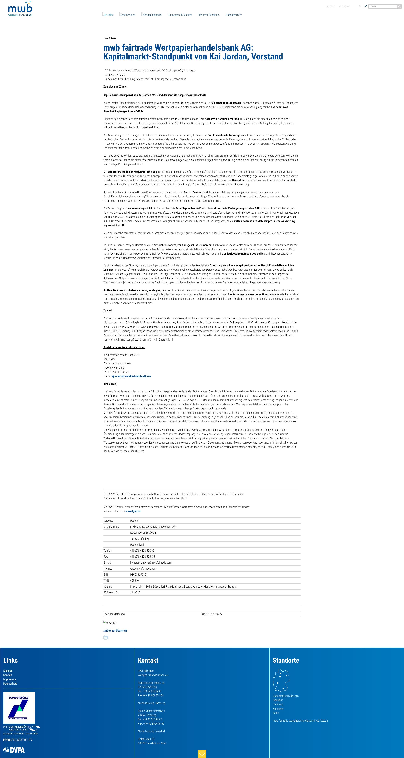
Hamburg (278, 704)
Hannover (278, 708)
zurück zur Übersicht (115, 630)
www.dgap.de (133, 511)
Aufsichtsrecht (234, 14)
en (360, 6)
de (366, 6)
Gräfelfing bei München (286, 695)
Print (105, 637)
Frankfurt (278, 700)
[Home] (20, 8)
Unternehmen (127, 14)
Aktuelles (108, 14)
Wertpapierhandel (152, 14)
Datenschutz (344, 6)
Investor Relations (209, 14)
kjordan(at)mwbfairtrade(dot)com (131, 376)
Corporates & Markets (180, 14)
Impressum (330, 6)
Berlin (276, 712)
